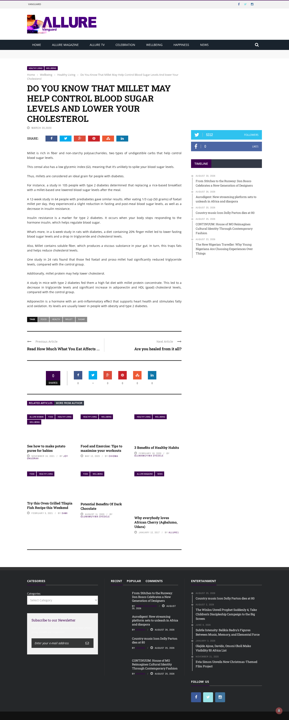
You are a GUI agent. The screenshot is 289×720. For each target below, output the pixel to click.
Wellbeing (154, 45)
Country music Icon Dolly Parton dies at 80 (154, 640)
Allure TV (97, 45)
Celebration (125, 45)
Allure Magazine (65, 45)
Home (36, 45)
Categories (33, 593)
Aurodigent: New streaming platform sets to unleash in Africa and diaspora (76, 56)
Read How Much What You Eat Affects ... (63, 348)
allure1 (174, 532)
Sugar (81, 319)
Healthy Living (35, 68)
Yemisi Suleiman (146, 606)
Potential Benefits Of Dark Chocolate (101, 506)
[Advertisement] (226, 92)
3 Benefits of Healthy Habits (156, 447)
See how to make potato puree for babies (46, 448)
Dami (65, 513)
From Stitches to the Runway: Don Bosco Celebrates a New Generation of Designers (81, 52)
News (204, 45)
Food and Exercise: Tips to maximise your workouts (101, 448)
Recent (116, 581)
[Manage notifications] (279, 710)
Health (56, 319)
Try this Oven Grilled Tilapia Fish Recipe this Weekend (49, 505)
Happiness (181, 45)
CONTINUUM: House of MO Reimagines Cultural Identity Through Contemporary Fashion (155, 664)
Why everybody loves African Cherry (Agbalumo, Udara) (156, 522)
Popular (134, 581)
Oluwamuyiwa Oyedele (149, 455)
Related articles (40, 403)
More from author (69, 403)
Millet (69, 319)
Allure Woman (37, 416)
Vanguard (34, 4)
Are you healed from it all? (158, 348)
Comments (154, 581)
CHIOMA (113, 456)
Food (44, 319)
